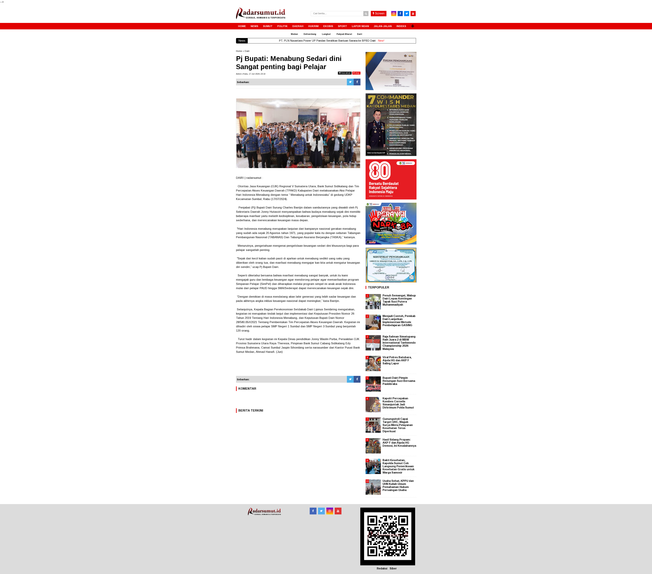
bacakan (346, 73)
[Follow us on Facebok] (313, 511)
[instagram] (393, 13)
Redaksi (382, 568)
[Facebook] (357, 82)
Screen (379, 13)
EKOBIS (328, 26)
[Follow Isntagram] (329, 511)
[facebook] (400, 13)
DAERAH (297, 26)
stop (356, 73)
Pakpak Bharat (344, 34)
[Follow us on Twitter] (321, 511)
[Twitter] (350, 82)
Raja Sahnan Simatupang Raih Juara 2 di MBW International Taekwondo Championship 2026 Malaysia (399, 342)
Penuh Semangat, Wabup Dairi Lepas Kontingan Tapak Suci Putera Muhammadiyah (399, 300)
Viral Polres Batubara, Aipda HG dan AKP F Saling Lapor (397, 360)
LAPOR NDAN (360, 26)
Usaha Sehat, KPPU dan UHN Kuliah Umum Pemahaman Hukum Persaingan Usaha (398, 485)
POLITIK (282, 26)
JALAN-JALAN (383, 26)
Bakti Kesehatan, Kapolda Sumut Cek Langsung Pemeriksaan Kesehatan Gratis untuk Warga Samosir (398, 466)
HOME (242, 26)
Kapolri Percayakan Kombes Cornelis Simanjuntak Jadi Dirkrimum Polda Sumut (398, 403)
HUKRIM (313, 26)
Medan (294, 34)
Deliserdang (310, 34)
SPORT (342, 26)
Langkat (326, 34)
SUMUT (268, 26)
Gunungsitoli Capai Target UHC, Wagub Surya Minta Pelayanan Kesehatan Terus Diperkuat (398, 425)
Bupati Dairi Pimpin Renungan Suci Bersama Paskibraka (399, 380)
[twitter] (406, 13)
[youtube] (413, 13)
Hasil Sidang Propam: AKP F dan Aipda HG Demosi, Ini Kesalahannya (399, 442)
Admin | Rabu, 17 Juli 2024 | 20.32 (250, 74)
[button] (412, 24)
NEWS (254, 26)
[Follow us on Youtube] (338, 511)
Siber (393, 568)
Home (239, 51)
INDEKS (401, 26)
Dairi (359, 34)
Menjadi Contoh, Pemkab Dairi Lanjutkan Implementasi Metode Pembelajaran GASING (399, 321)
